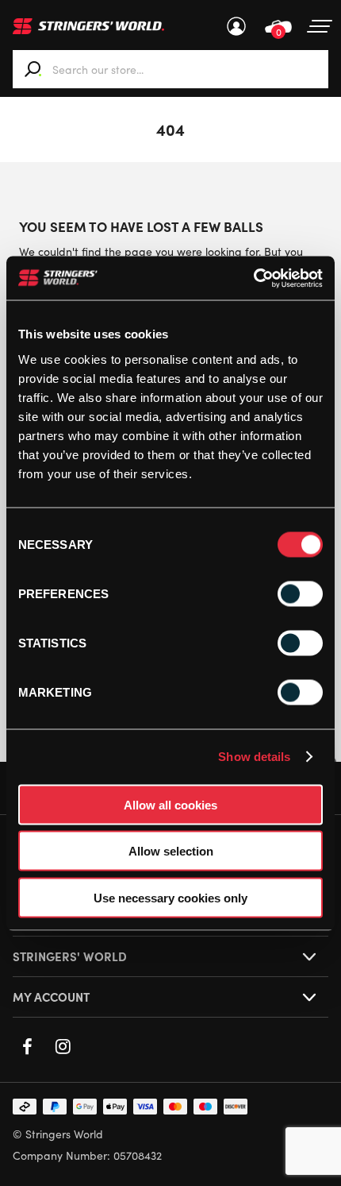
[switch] (300, 593)
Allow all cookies (170, 804)
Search (33, 69)
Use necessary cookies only (170, 897)
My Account (236, 26)
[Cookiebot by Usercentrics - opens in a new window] (253, 278)
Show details (254, 756)
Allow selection (170, 851)
